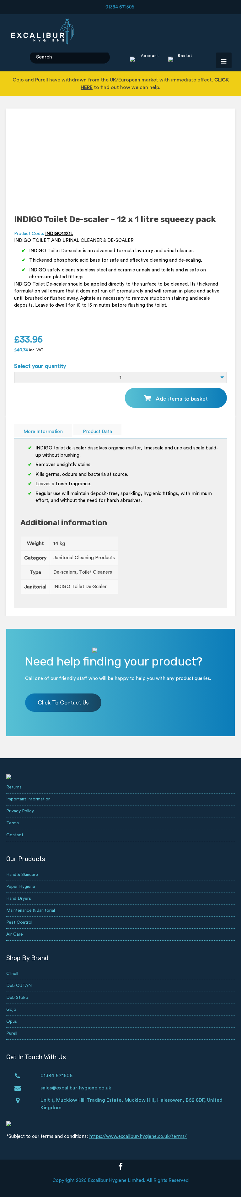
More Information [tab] (43, 431)
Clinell (12, 974)
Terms (12, 823)
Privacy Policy (20, 811)
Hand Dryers (18, 898)
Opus (11, 1021)
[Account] (144, 60)
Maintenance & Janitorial (30, 910)
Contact (14, 835)
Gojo (11, 1009)
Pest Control (19, 922)
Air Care (14, 934)
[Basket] (176, 60)
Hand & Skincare (22, 874)
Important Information (28, 799)
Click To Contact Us (63, 702)
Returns (14, 787)
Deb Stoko (17, 997)
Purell (11, 1033)
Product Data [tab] (97, 431)
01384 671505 (119, 7)
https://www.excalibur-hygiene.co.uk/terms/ (138, 1136)
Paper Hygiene (20, 886)
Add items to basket (182, 399)
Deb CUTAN (19, 985)
